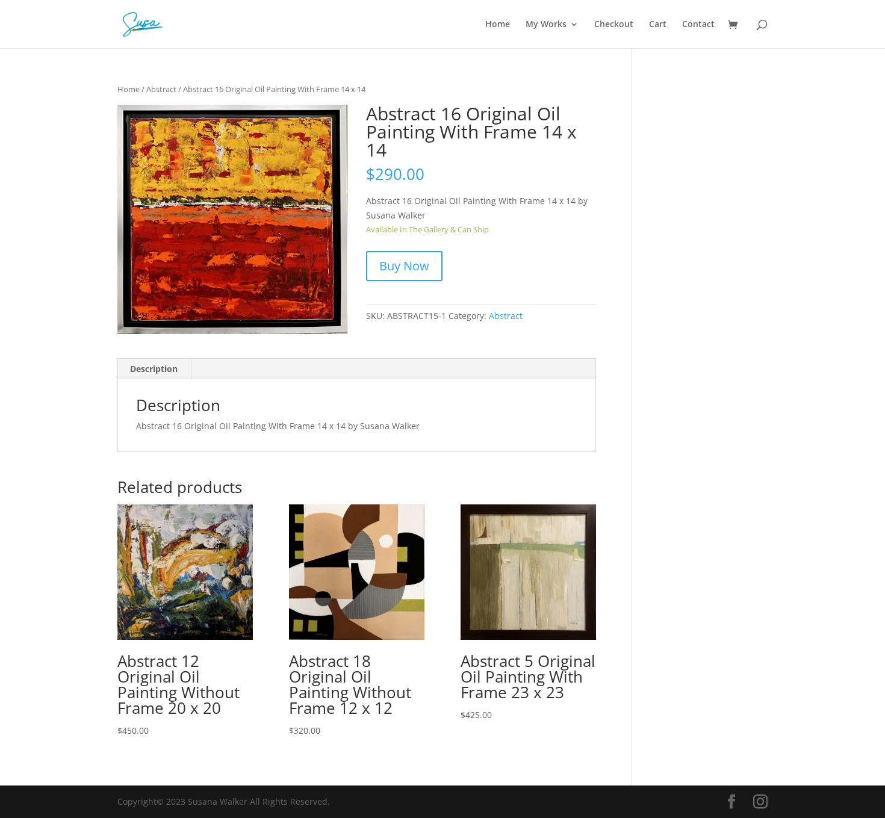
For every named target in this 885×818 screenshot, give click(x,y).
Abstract (161, 89)
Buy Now (404, 266)
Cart (657, 24)
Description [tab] (154, 368)
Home (497, 24)
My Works (546, 24)
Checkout (613, 24)
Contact (698, 24)
